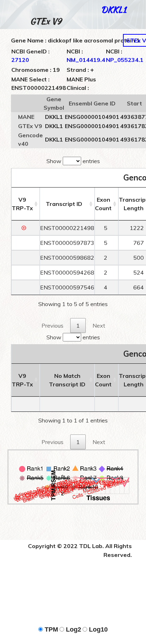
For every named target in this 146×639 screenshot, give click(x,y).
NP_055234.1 (125, 59)
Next (98, 325)
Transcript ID (64, 203)
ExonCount (103, 204)
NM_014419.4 (86, 59)
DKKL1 (113, 9)
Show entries (73, 161)
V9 (22, 204)
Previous (52, 325)
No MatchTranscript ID (67, 380)
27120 (20, 59)
